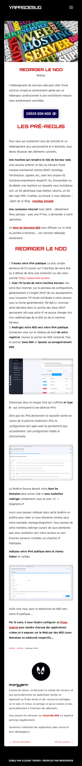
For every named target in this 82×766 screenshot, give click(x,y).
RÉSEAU (41, 75)
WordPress (66, 760)
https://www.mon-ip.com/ (34, 278)
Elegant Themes (31, 760)
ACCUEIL (12, 648)
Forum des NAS (51, 715)
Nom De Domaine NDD (26, 228)
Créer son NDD (38, 113)
